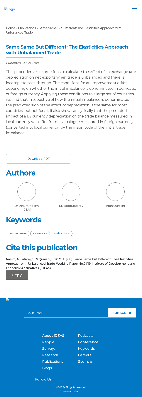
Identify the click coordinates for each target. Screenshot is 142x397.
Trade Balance (62, 233)
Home (10, 28)
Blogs (47, 368)
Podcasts (85, 336)
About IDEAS (53, 336)
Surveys (48, 349)
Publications (27, 28)
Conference (88, 342)
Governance (40, 233)
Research (50, 355)
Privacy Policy (71, 391)
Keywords (86, 349)
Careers (84, 355)
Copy (17, 275)
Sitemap (85, 362)
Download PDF (38, 159)
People (48, 342)
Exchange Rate (18, 233)
